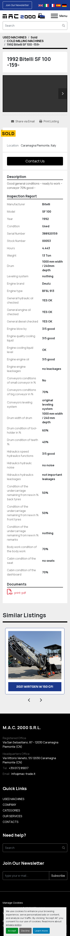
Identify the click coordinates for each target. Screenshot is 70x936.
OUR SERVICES (12, 816)
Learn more (41, 930)
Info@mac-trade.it (23, 774)
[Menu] (54, 16)
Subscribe (58, 876)
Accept (12, 930)
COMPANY (9, 805)
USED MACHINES (13, 799)
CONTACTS (10, 822)
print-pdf (20, 593)
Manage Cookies (13, 902)
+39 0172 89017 (18, 768)
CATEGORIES (11, 810)
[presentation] (29, 699)
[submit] (63, 25)
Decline (25, 930)
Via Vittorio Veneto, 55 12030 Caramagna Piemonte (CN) (29, 760)
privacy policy (13, 924)
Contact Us (35, 161)
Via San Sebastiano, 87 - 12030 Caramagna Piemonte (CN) (30, 744)
